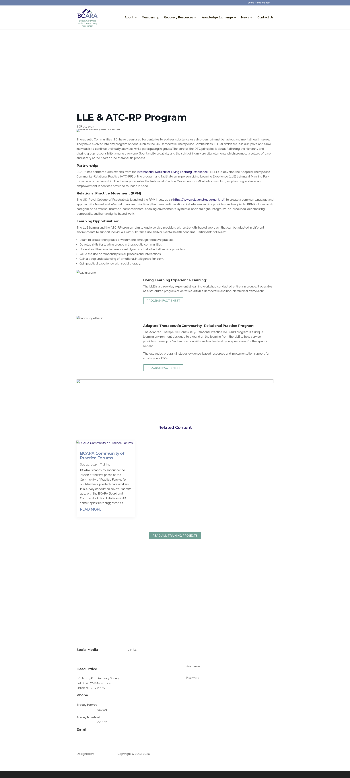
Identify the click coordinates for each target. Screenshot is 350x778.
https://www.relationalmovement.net (198, 199)
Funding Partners (137, 680)
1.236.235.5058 (87, 709)
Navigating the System (141, 695)
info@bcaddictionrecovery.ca (95, 739)
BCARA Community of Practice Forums (102, 456)
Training (105, 464)
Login (226, 696)
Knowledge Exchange (217, 17)
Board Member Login (259, 3)
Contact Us (265, 17)
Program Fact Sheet (163, 300)
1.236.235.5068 (87, 722)
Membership (150, 17)
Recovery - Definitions (140, 688)
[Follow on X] (79, 660)
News (245, 17)
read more (90, 509)
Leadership (134, 666)
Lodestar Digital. (106, 754)
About (129, 17)
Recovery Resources (178, 17)
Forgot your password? (198, 686)
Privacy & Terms (137, 724)
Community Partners (139, 673)
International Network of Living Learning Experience (172, 172)
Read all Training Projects (175, 535)
